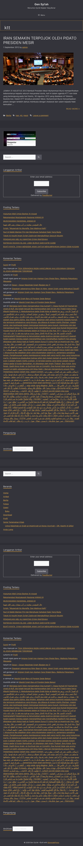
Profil (13, 265)
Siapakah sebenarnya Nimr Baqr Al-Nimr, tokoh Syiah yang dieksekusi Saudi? (45, 289)
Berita (8, 115)
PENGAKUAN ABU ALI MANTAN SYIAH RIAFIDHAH (25, 239)
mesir (25, 115)
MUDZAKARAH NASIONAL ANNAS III (19, 221)
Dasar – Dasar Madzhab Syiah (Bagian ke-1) (31, 285)
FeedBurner (47, 195)
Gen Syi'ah (41, 4)
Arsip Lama (8, 529)
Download (7, 515)
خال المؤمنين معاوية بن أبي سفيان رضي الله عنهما (22, 225)
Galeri (5, 508)
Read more (72, 109)
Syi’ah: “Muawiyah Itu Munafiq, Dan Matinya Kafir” (24, 228)
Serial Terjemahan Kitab (13, 522)
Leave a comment (40, 115)
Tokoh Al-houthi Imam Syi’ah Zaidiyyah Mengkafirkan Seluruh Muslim (33, 236)
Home (5, 493)
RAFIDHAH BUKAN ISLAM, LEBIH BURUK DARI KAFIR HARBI (29, 243)
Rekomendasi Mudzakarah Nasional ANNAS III (23, 217)
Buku (7, 511)
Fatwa (6, 504)
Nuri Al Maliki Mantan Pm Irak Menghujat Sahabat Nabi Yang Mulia (32, 232)
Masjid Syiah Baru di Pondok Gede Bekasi (32, 299)
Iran (17, 115)
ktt (21, 115)
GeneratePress (53, 842)
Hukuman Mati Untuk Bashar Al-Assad (20, 214)
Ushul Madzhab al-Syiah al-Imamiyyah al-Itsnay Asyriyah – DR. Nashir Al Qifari (39, 526)
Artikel (6, 497)
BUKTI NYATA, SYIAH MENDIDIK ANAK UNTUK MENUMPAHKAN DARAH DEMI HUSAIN (41, 247)
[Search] (39, 157)
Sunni (5, 265)
